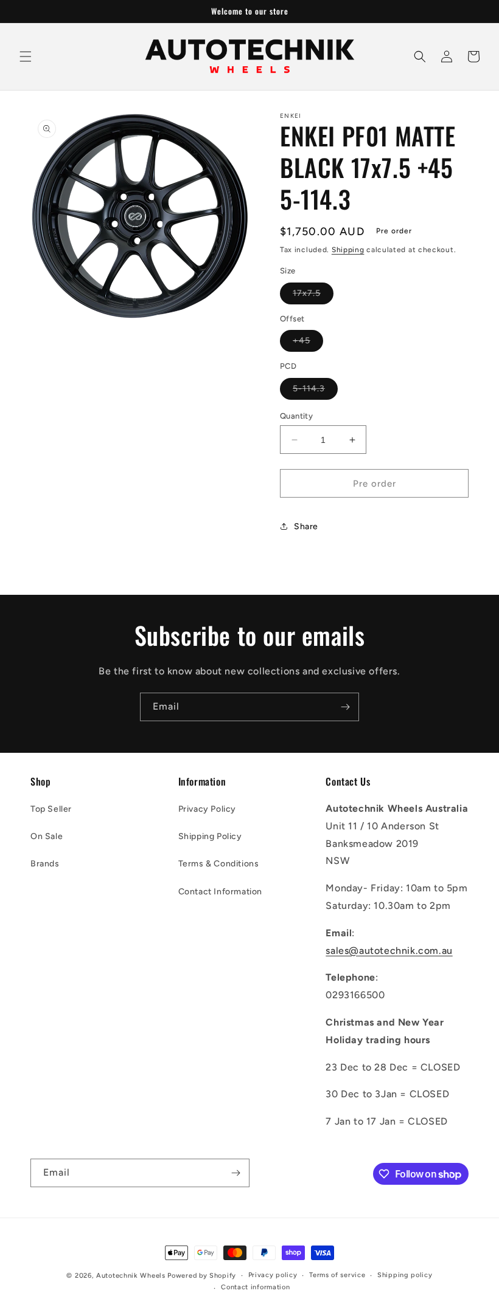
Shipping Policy (210, 836)
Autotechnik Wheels (131, 1276)
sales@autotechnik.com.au (389, 950)
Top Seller (51, 809)
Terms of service (337, 1275)
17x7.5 (313, 295)
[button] (25, 56)
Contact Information (220, 891)
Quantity (296, 415)
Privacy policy (273, 1275)
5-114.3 (315, 391)
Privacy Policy (207, 809)
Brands (45, 863)
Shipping (348, 249)
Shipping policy (405, 1275)
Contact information (255, 1287)
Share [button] (306, 526)
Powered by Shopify (201, 1276)
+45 (308, 343)
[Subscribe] (345, 707)
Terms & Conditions (218, 863)
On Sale (46, 836)
